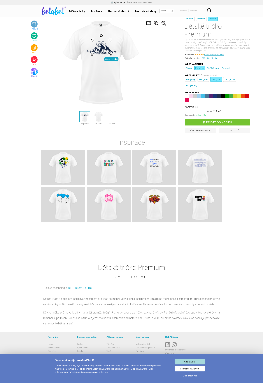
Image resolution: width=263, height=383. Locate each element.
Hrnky (50, 344)
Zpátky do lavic (113, 347)
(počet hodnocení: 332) (214, 54)
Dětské (80, 351)
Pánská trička (54, 347)
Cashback (169, 353)
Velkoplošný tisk (143, 344)
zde (105, 372)
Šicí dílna (52, 351)
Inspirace (96, 11)
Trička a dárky (76, 11)
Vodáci (109, 351)
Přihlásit (183, 10)
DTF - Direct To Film (210, 58)
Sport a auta (82, 347)
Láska (79, 344)
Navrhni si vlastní (118, 11)
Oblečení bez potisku (145, 347)
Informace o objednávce (175, 350)
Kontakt (193, 10)
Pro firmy (140, 351)
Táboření (110, 344)
